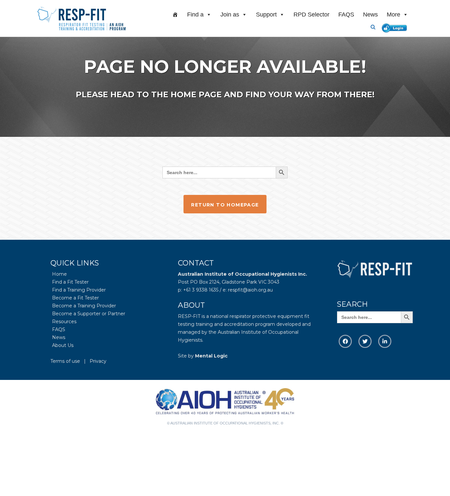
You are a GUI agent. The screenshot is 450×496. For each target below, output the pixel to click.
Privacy (98, 361)
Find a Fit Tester (70, 282)
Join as (229, 14)
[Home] (175, 14)
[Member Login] (396, 27)
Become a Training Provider (84, 306)
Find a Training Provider (79, 290)
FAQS (346, 14)
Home (59, 274)
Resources (64, 322)
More (393, 14)
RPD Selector (311, 14)
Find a (195, 14)
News (370, 14)
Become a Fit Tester (75, 298)
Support (266, 14)
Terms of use (65, 361)
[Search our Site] (375, 27)
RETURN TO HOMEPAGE (225, 205)
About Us (62, 345)
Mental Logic (211, 356)
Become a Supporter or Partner (88, 314)
